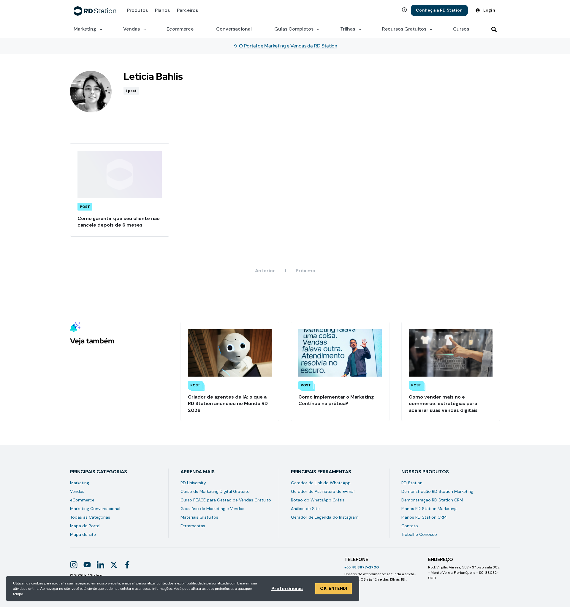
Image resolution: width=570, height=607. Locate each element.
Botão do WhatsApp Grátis (317, 500)
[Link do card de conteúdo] (119, 190)
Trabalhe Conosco (419, 534)
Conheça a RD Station (439, 10)
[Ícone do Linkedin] (100, 564)
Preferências (287, 588)
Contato (409, 525)
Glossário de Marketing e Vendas (212, 508)
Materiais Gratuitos (199, 517)
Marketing (79, 482)
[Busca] (494, 29)
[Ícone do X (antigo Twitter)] (114, 564)
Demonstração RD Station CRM (432, 500)
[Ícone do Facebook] (127, 564)
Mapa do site (83, 534)
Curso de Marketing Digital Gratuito (215, 491)
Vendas (77, 491)
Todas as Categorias (90, 517)
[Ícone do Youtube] (87, 564)
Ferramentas (192, 525)
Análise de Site (305, 508)
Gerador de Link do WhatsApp (321, 482)
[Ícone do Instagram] (73, 564)
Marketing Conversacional (95, 508)
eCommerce (82, 500)
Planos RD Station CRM (423, 517)
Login (489, 10)
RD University (193, 482)
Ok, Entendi (333, 588)
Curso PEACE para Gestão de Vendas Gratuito (225, 500)
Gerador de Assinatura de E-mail (323, 491)
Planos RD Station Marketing (429, 508)
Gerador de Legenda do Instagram (325, 517)
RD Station (411, 482)
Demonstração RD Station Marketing (437, 491)
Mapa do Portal (85, 525)
